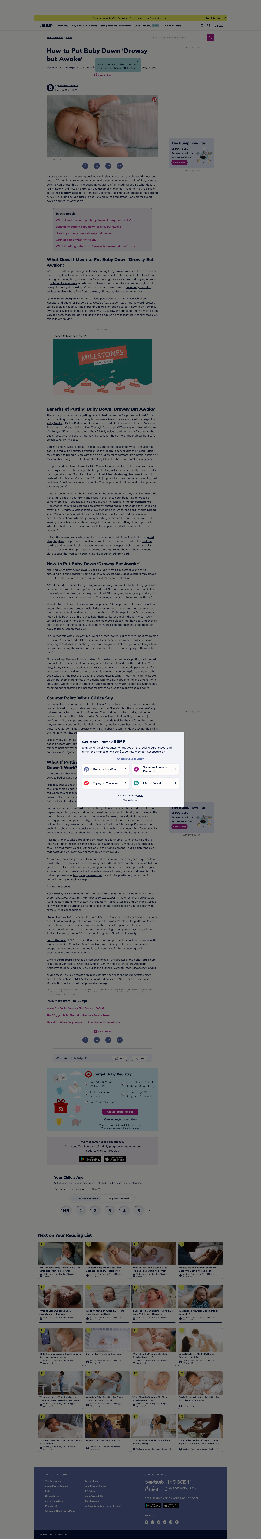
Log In (140, 795)
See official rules (131, 800)
